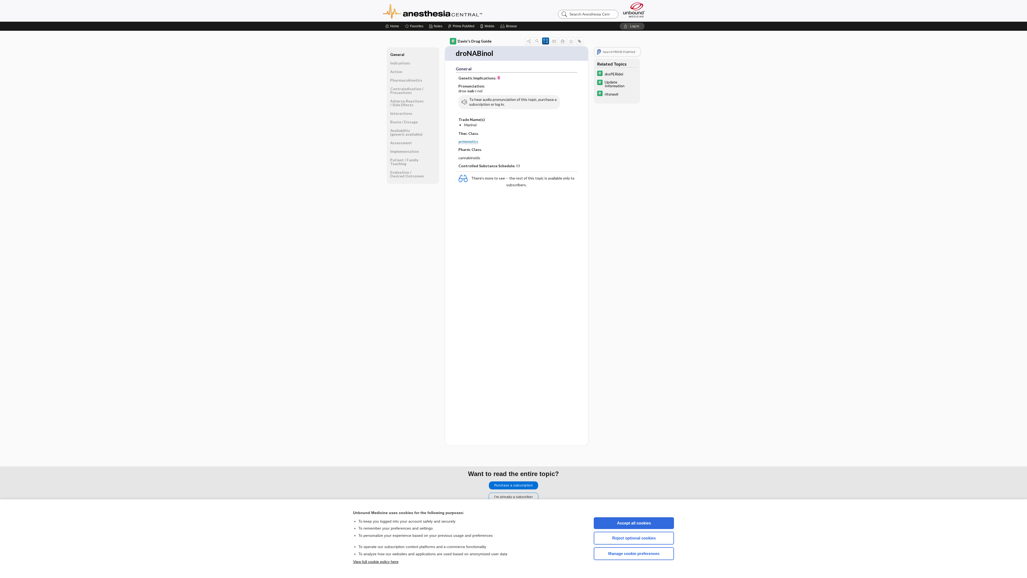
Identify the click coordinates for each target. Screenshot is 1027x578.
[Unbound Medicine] (634, 9)
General (397, 54)
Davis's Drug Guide (475, 41)
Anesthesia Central (449, 11)
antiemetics (468, 141)
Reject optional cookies (634, 538)
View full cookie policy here (375, 562)
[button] (509, 26)
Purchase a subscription (513, 485)
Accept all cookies (634, 523)
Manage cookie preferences (634, 553)
